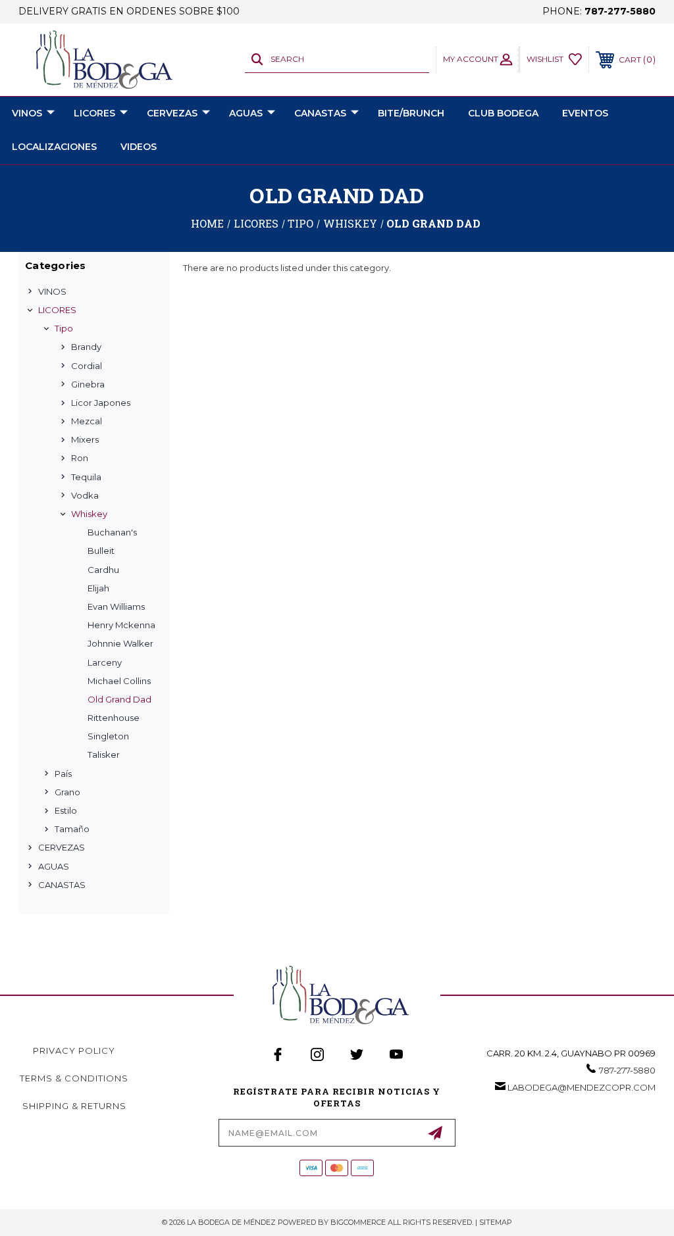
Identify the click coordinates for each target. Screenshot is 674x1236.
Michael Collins (119, 681)
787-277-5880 (620, 11)
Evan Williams (116, 606)
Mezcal (86, 421)
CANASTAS (320, 113)
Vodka (85, 495)
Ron (79, 458)
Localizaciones (54, 147)
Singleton (108, 736)
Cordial (86, 365)
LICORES (94, 113)
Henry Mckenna (121, 625)
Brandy (86, 346)
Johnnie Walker (120, 643)
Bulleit (101, 550)
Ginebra (88, 384)
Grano (67, 792)
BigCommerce (358, 1222)
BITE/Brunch (411, 113)
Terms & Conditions (74, 1078)
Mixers (85, 439)
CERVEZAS (172, 113)
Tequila (86, 477)
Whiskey (89, 513)
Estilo (66, 810)
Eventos (585, 113)
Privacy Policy (74, 1050)
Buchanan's (112, 532)
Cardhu (103, 569)
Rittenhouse (114, 717)
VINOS (27, 113)
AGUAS (246, 113)
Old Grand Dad (119, 699)
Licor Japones (100, 402)
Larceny (105, 662)
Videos (138, 147)
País (63, 773)
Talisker (104, 754)
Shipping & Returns (74, 1105)
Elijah (98, 588)
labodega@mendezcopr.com (581, 1087)
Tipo (64, 328)
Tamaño (72, 829)
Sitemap (495, 1222)
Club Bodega (503, 113)
